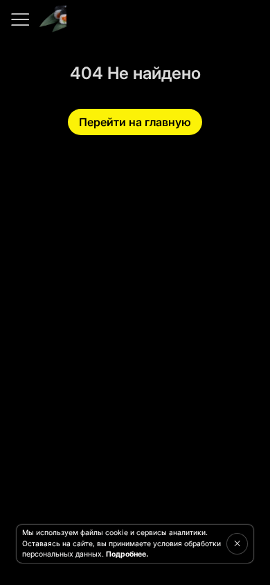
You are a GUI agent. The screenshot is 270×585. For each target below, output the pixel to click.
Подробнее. (127, 554)
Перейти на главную (135, 122)
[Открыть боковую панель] (19, 19)
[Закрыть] (237, 543)
